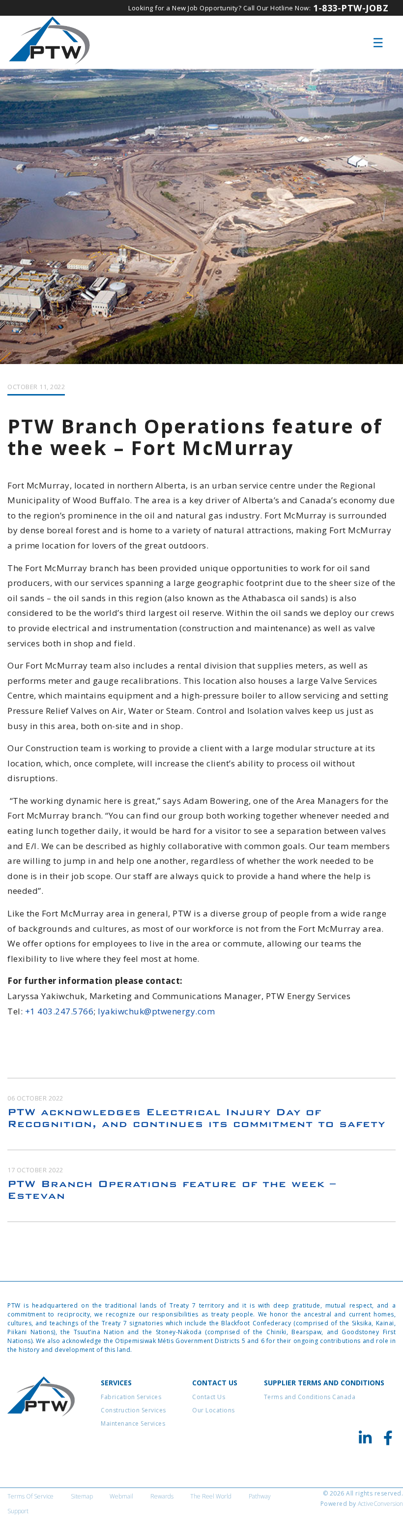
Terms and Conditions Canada (310, 1397)
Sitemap (82, 1496)
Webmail (121, 1496)
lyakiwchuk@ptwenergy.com (156, 1011)
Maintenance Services (133, 1423)
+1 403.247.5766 (59, 1011)
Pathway (260, 1496)
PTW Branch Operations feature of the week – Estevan (171, 1190)
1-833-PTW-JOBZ (350, 8)
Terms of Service (30, 1496)
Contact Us (208, 1397)
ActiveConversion (380, 1503)
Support (18, 1511)
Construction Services (133, 1410)
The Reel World (210, 1496)
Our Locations (213, 1410)
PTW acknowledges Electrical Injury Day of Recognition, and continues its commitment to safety (196, 1118)
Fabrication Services (131, 1397)
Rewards (161, 1496)
